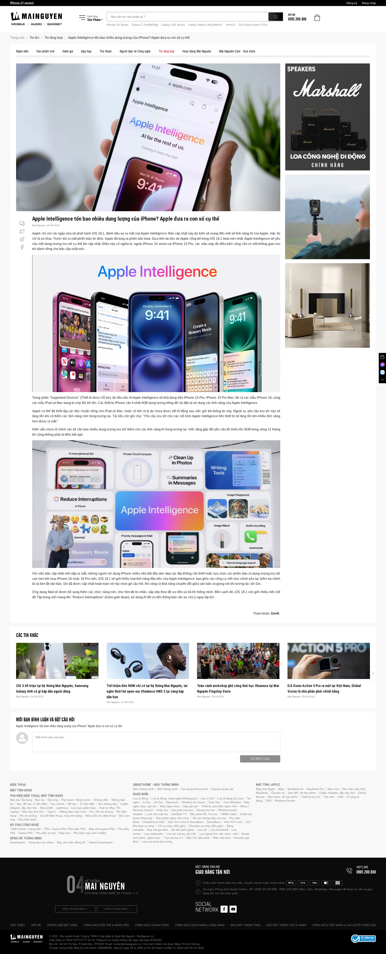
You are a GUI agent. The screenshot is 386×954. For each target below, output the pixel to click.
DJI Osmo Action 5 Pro (253, 24)
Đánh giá (68, 51)
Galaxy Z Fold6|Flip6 (145, 24)
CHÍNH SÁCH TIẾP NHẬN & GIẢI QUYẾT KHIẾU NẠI (344, 925)
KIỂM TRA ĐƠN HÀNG (74, 908)
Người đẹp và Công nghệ (135, 51)
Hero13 (230, 24)
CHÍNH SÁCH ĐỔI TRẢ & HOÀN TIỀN (106, 925)
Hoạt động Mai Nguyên (196, 51)
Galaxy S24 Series (173, 24)
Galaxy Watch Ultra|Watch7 (205, 24)
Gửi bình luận (260, 759)
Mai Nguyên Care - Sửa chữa (237, 51)
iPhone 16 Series (117, 24)
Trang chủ (17, 37)
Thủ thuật (106, 51)
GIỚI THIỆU (17, 925)
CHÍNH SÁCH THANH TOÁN (152, 925)
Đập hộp (86, 51)
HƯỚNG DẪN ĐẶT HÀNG (62, 925)
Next (373, 674)
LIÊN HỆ (36, 925)
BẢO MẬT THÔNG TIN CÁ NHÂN (286, 925)
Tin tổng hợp (166, 51)
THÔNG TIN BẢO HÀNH (116, 908)
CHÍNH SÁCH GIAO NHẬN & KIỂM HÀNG (200, 925)
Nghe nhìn (22, 51)
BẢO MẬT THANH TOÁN (245, 925)
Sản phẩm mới (45, 51)
